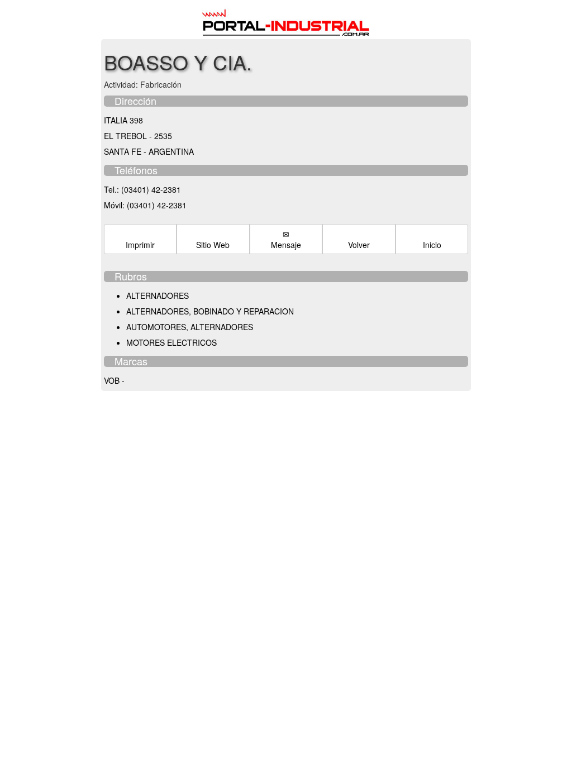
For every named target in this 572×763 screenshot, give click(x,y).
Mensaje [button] (286, 244)
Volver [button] (359, 244)
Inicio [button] (432, 244)
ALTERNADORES (157, 295)
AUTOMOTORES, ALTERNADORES (189, 326)
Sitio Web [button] (213, 244)
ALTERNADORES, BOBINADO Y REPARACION (210, 311)
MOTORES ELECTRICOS (171, 342)
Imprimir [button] (140, 244)
